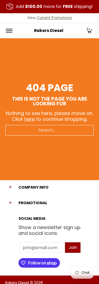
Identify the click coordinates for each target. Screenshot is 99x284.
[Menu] (8, 30)
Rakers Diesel (48, 30)
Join (73, 247)
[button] (89, 30)
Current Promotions (54, 17)
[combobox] (49, 130)
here (29, 119)
